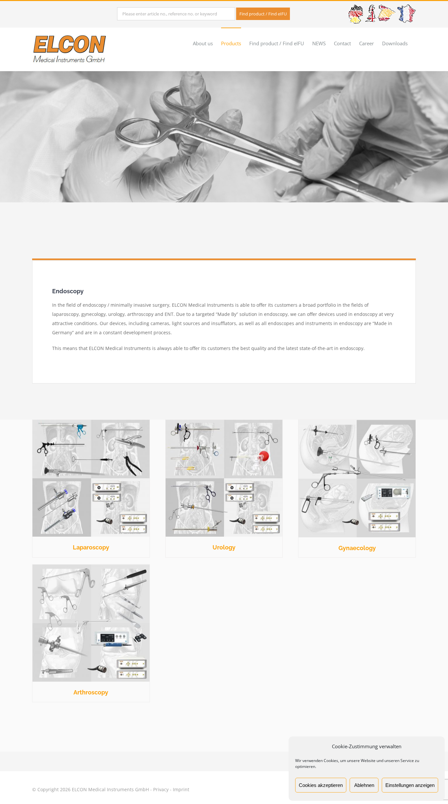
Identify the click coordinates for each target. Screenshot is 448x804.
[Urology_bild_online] (224, 422)
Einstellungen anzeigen (410, 785)
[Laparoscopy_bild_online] (91, 422)
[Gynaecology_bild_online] (357, 422)
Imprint (181, 789)
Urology (224, 547)
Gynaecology (357, 548)
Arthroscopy (90, 692)
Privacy (161, 789)
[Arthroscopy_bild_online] (91, 567)
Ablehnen (364, 785)
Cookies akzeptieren (321, 785)
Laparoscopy (91, 547)
